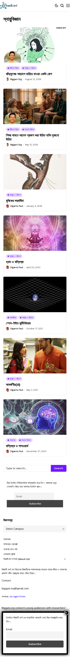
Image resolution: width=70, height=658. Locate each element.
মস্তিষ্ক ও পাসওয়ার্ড (17, 446)
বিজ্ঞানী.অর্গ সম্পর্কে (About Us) (16, 559)
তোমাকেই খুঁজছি (9, 554)
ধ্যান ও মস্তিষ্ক (15, 262)
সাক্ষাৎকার (7, 539)
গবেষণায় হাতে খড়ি (10, 549)
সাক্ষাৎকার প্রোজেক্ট (10, 544)
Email (9, 629)
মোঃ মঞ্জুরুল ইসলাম (17, 596)
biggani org (16, 79)
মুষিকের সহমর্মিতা (15, 201)
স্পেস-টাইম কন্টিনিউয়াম (18, 323)
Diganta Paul (16, 206)
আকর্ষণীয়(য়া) (13, 385)
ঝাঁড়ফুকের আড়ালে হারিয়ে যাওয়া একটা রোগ (29, 74)
